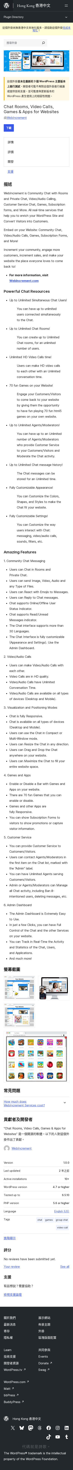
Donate (45, 1363)
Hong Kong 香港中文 (27, 1419)
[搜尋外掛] (43, 43)
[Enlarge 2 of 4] (64, 981)
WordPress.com (16, 1382)
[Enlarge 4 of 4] (64, 1036)
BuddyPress (14, 1402)
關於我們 (10, 1318)
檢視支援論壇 (13, 1294)
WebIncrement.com (24, 281)
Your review (12, 1266)
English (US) (61, 1211)
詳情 (11, 142)
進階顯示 (10, 1238)
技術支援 (10, 1356)
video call (62, 1227)
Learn (7, 1350)
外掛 (41, 1331)
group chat (62, 1219)
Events (43, 1356)
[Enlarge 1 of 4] (30, 981)
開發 (11, 161)
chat (39, 1219)
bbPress (11, 1395)
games (49, 1219)
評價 (11, 152)
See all (64, 1266)
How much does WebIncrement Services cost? (24, 1103)
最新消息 (10, 1324)
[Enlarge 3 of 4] (30, 1008)
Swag (44, 1370)
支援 (10, 171)
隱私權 (8, 1337)
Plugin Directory (14, 17)
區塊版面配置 (47, 1337)
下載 (8, 127)
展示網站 (44, 1318)
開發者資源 (11, 1363)
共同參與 (44, 1350)
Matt (9, 1389)
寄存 (7, 1331)
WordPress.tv (15, 1370)
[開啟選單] (67, 5)
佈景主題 (44, 1324)
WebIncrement (17, 118)
